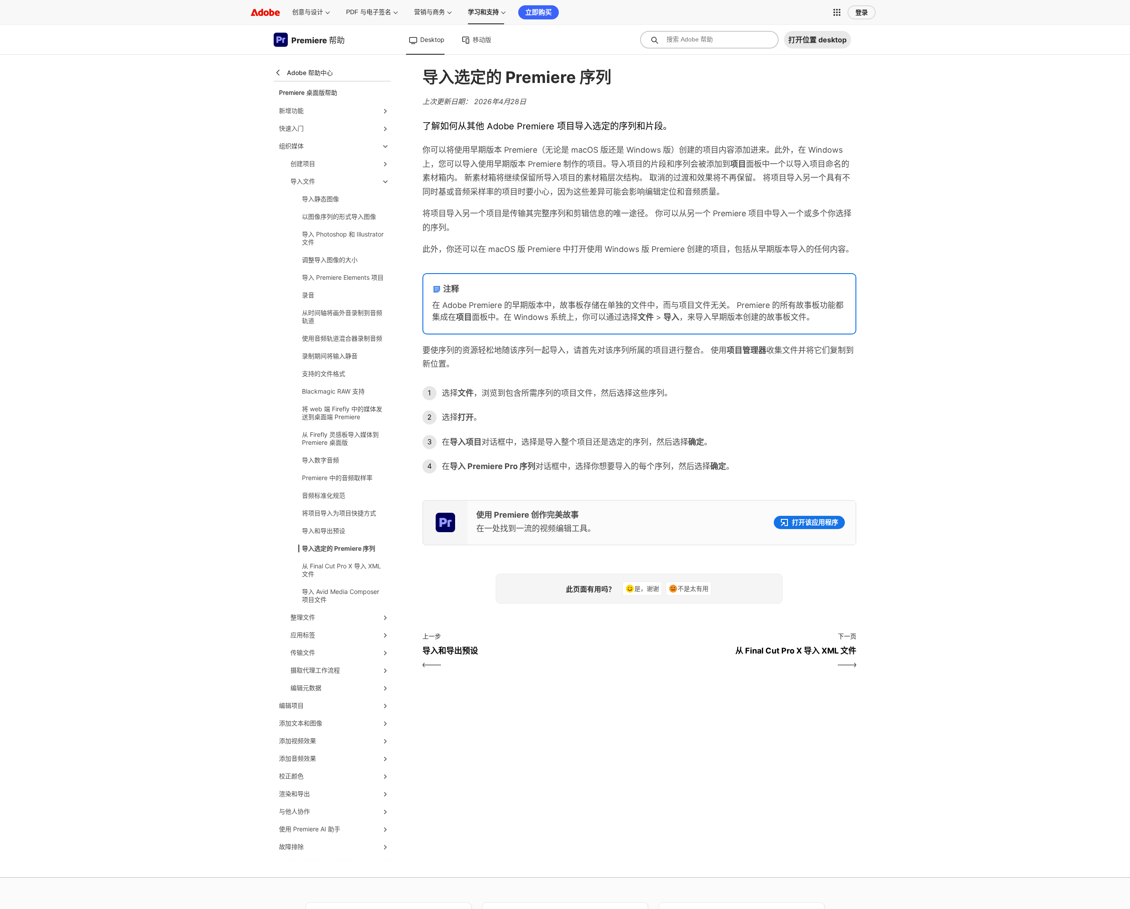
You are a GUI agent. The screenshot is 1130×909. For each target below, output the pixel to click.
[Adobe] (265, 12)
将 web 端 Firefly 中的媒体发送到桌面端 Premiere (342, 413)
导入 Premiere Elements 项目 (343, 277)
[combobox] (709, 40)
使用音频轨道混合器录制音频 (342, 338)
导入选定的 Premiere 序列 (338, 548)
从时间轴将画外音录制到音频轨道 (342, 316)
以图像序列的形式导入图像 (339, 216)
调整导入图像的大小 (330, 259)
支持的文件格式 (323, 373)
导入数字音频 (320, 460)
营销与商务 (429, 11)
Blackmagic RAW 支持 (333, 391)
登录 (861, 12)
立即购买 (538, 12)
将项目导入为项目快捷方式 (339, 513)
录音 (308, 295)
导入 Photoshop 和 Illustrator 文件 (343, 238)
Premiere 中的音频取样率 (337, 477)
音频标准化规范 (323, 495)
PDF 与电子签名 (368, 11)
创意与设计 (307, 11)
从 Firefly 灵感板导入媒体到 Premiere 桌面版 (340, 438)
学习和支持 (483, 11)
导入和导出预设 (323, 530)
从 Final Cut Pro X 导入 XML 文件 (341, 570)
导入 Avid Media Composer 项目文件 (340, 595)
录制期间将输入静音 (330, 356)
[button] (837, 12)
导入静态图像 (320, 199)
